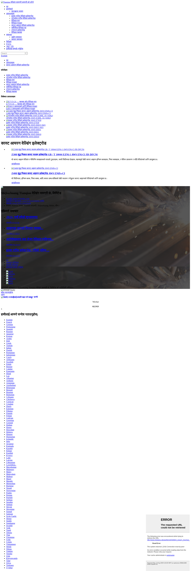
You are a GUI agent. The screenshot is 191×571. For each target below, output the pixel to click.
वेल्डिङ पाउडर (16, 23)
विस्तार (17, 164)
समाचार (9, 35)
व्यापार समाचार (16, 39)
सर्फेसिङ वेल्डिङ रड (18, 27)
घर (7, 6)
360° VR (10, 46)
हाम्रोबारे (9, 9)
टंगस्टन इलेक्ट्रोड (18, 30)
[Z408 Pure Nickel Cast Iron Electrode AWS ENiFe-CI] (34, 168)
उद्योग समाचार (16, 37)
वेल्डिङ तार (15, 20)
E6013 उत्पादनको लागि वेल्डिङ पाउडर (20, 109)
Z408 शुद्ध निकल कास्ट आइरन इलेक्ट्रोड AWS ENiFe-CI (28, 113)
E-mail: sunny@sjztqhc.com (17, 198)
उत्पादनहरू (10, 13)
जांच (13, 164)
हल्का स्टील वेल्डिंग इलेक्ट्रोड (22, 16)
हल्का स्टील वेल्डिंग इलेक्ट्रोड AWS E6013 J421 (25, 127)
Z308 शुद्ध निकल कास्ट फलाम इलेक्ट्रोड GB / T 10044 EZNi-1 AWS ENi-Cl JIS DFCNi (54, 154)
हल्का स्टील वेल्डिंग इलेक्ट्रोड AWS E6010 (22, 137)
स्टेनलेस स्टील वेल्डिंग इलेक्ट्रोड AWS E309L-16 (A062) (28, 118)
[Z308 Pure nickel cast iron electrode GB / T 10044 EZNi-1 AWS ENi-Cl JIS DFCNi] (47, 149)
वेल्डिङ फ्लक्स (16, 32)
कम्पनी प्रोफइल (12, 265)
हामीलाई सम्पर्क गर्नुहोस (14, 49)
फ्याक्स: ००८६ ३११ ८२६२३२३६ (18, 203)
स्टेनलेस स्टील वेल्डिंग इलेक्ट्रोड (23, 18)
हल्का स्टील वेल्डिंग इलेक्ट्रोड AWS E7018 (22, 123)
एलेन (3, 295)
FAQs (8, 44)
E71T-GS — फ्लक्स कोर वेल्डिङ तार (20, 104)
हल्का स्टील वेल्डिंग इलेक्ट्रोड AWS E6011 (22, 132)
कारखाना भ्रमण (17, 11)
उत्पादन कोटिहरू (12, 262)
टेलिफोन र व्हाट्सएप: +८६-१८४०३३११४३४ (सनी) (25, 201)
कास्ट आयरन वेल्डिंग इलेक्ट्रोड (22, 25)
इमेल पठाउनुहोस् (7, 292)
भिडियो (8, 42)
